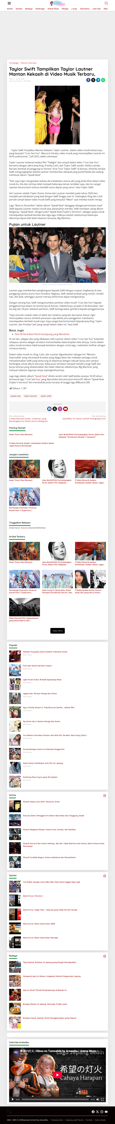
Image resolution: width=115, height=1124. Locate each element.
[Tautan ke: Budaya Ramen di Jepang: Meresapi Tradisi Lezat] (15, 1008)
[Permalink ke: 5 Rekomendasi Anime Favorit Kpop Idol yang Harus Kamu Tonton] (90, 578)
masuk (24, 527)
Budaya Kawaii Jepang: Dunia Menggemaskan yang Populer (50, 1018)
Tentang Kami (57, 1120)
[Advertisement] (57, 34)
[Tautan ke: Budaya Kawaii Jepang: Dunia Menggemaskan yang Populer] (15, 1022)
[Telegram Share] (98, 80)
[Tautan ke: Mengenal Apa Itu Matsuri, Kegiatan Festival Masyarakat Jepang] (15, 980)
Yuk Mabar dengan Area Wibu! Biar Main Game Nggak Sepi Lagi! (51, 882)
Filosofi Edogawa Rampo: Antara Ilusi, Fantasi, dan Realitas (49, 829)
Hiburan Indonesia (15, 81)
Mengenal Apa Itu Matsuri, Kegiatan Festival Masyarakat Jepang (52, 976)
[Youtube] (65, 409)
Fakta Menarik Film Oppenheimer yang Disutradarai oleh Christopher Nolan (24, 619)
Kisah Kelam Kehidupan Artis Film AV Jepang (43, 763)
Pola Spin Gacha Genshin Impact (37, 666)
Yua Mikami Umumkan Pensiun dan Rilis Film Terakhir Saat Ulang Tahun (55, 735)
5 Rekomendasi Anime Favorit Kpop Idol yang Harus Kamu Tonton (88, 591)
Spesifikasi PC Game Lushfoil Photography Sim (84, 417)
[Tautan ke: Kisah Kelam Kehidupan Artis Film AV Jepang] (15, 767)
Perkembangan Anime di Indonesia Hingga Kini (43, 749)
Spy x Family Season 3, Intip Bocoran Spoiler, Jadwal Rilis (48, 707)
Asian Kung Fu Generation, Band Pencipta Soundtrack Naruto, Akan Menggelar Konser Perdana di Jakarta (57, 591)
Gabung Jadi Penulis (74, 1120)
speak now (15, 396)
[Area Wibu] (58, 3)
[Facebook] (49, 409)
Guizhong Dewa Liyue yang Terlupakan (40, 777)
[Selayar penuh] (102, 1099)
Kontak (89, 1120)
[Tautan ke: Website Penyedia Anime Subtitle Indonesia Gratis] (15, 656)
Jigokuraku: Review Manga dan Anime (40, 693)
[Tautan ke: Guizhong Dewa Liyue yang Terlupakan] (15, 781)
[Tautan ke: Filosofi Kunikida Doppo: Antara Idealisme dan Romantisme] (15, 861)
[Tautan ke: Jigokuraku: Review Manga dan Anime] (15, 698)
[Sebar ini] (88, 80)
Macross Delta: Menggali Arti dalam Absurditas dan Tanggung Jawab (53, 815)
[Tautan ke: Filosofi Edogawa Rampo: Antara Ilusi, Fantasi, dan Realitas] (15, 834)
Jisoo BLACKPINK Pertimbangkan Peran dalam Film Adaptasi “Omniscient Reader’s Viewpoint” (81, 435)
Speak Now (41, 376)
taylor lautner (30, 396)
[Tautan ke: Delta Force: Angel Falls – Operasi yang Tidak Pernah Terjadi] (15, 914)
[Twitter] (54, 409)
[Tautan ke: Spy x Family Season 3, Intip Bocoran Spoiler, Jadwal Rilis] (15, 712)
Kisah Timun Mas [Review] (20, 434)
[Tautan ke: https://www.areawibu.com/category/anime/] (104, 795)
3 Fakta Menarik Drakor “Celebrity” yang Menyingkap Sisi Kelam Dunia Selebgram (28, 418)
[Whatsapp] (103, 80)
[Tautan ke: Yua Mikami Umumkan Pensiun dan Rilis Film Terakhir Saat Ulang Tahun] (15, 739)
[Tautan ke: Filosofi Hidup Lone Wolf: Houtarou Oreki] (15, 806)
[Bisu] (97, 1099)
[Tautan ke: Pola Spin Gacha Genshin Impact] (15, 670)
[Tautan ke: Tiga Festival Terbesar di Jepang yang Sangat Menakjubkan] (15, 966)
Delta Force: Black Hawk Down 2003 (39, 924)
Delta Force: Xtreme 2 (33, 896)
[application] (57, 1075)
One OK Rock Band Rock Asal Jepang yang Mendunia (42, 334)
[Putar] (12, 1099)
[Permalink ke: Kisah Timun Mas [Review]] (24, 468)
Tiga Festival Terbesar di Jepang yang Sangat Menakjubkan (49, 962)
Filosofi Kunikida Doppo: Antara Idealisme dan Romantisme (49, 857)
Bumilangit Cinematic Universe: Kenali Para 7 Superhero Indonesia (23, 509)
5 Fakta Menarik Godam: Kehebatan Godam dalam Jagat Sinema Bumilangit (31, 444)
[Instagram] (60, 409)
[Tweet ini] (93, 80)
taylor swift (46, 396)
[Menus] (9, 3)
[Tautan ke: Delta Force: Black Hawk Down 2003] (15, 928)
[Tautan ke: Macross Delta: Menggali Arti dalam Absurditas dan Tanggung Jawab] (15, 820)
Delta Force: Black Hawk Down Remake (40, 938)
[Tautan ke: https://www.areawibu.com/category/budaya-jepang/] (104, 956)
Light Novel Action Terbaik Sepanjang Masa (42, 679)
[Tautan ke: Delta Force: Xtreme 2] (15, 900)
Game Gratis (100, 1120)
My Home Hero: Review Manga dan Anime (41, 721)
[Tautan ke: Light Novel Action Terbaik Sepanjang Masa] (15, 684)
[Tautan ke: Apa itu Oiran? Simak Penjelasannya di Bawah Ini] (15, 994)
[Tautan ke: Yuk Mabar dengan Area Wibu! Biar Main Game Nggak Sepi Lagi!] (15, 886)
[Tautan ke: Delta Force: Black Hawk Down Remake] (15, 942)
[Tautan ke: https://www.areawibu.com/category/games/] (104, 876)
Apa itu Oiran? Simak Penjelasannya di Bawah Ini (45, 990)
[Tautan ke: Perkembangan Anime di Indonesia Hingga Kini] (15, 753)
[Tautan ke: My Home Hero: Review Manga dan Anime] (15, 725)
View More (58, 630)
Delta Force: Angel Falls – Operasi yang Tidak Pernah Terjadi (50, 910)
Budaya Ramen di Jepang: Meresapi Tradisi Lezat (45, 1004)
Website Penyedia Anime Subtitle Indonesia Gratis (45, 652)
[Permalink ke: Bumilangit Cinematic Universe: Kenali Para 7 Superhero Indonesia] (24, 496)
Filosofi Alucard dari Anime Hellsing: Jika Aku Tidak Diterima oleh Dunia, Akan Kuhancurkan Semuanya (63, 844)
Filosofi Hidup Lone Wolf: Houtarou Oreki (41, 802)
